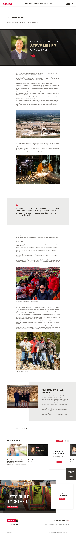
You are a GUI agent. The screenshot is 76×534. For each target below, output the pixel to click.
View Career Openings (12, 506)
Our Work (30, 3)
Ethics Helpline (66, 524)
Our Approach (36, 3)
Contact (67, 3)
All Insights (59, 440)
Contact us (62, 498)
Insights (46, 3)
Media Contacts (52, 524)
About (26, 3)
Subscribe (59, 462)
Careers (50, 3)
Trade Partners (59, 524)
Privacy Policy (9, 532)
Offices (41, 3)
